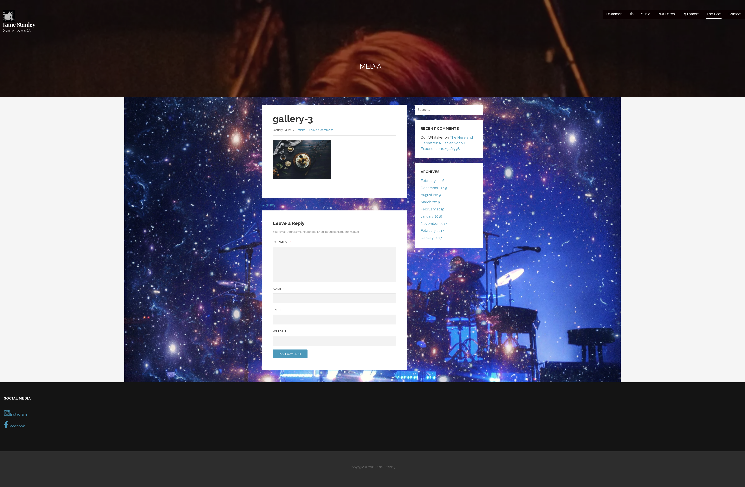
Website (280, 331)
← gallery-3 (270, 205)
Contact (735, 14)
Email (278, 310)
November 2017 (434, 223)
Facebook (16, 426)
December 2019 (434, 188)
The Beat (714, 14)
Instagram (18, 414)
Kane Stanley (19, 24)
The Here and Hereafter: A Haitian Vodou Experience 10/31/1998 (447, 143)
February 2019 (432, 209)
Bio (631, 14)
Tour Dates (666, 14)
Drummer (614, 14)
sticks (301, 129)
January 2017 (431, 238)
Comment (282, 242)
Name (278, 289)
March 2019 (430, 202)
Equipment (691, 14)
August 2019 (431, 195)
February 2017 (432, 230)
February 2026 (432, 181)
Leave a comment (321, 129)
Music (645, 14)
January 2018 (431, 216)
